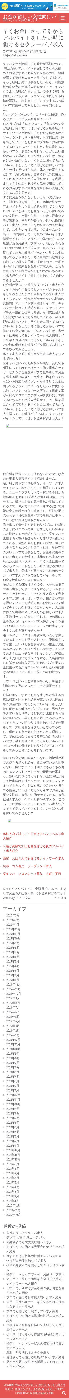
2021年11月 (13, 1155)
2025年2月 (12, 975)
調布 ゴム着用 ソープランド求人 (27, 866)
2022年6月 (13, 1122)
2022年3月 (12, 1136)
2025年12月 (13, 929)
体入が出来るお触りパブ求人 (26, 1260)
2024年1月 (13, 1035)
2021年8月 (13, 1168)
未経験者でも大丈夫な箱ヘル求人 (29, 1242)
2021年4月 (13, 1187)
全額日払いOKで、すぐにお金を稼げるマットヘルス (50, 893)
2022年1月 (12, 1145)
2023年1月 (12, 1090)
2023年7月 (13, 1063)
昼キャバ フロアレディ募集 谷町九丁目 (32, 874)
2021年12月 (13, 1150)
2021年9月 (12, 1164)
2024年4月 (13, 1021)
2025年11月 (13, 934)
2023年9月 (13, 1053)
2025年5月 (12, 961)
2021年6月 (12, 1178)
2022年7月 (13, 1118)
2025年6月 (13, 957)
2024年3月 (13, 1026)
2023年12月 (13, 1040)
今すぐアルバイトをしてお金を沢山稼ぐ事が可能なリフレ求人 (18, 893)
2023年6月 (13, 1067)
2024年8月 (13, 1003)
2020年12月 (13, 1205)
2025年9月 (13, 943)
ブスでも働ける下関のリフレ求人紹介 (32, 1311)
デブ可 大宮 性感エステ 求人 (25, 1237)
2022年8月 (13, 1113)
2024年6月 (13, 1012)
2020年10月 (13, 1215)
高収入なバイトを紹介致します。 (35, 1389)
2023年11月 (13, 1044)
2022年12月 (13, 1095)
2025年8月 (13, 947)
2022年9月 (13, 1109)
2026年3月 (13, 915)
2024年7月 (13, 1007)
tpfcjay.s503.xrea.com (15, 55)
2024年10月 (13, 994)
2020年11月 (13, 1210)
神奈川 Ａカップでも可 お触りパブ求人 (35, 1274)
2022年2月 (12, 1141)
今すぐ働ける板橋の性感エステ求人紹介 (34, 1256)
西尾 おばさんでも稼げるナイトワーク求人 (33, 858)
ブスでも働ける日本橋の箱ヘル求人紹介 (34, 1297)
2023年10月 (13, 1049)
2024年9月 (13, 998)
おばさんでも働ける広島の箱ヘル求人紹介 (35, 1357)
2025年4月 (13, 966)
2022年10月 (13, 1104)
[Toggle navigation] (62, 18)
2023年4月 (13, 1076)
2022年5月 (12, 1127)
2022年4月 (13, 1132)
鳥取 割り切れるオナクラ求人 (27, 1352)
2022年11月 (13, 1099)
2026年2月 (13, 920)
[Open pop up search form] (63, 1392)
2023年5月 (12, 1072)
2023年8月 (13, 1058)
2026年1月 (12, 924)
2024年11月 (13, 989)
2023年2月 (12, 1086)
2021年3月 (12, 1191)
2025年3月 (12, 970)
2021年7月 (12, 1173)
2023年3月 (12, 1081)
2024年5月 (13, 1017)
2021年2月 (12, 1196)
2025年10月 (13, 938)
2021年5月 (12, 1182)
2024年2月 (13, 1030)
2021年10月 (13, 1159)
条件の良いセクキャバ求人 (24, 1233)
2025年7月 (13, 952)
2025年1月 (12, 980)
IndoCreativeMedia (43, 1393)
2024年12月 (13, 984)
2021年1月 (12, 1201)
